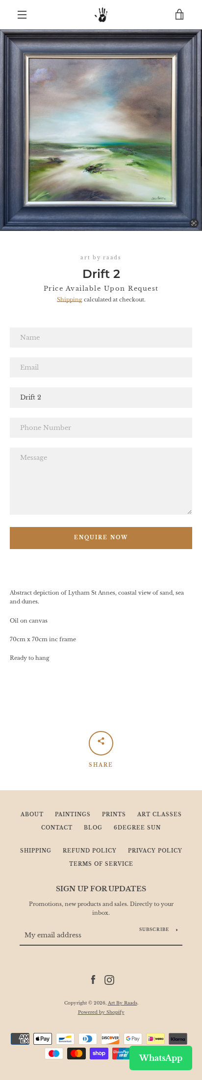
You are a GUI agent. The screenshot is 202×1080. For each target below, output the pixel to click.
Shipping (69, 299)
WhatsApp (160, 1058)
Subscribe (154, 929)
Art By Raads (122, 1002)
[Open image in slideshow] (101, 130)
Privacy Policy (155, 851)
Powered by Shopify (101, 1012)
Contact (57, 828)
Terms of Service (101, 864)
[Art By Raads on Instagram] (109, 979)
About (32, 815)
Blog (93, 828)
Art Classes (159, 815)
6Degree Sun (137, 828)
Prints (114, 815)
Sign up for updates (101, 888)
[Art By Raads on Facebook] (93, 979)
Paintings (73, 815)
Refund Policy (90, 851)
